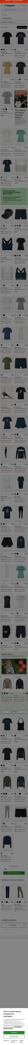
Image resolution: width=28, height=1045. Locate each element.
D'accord (14, 1032)
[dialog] (14, 1026)
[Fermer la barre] (26, 1)
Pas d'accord (14, 1036)
